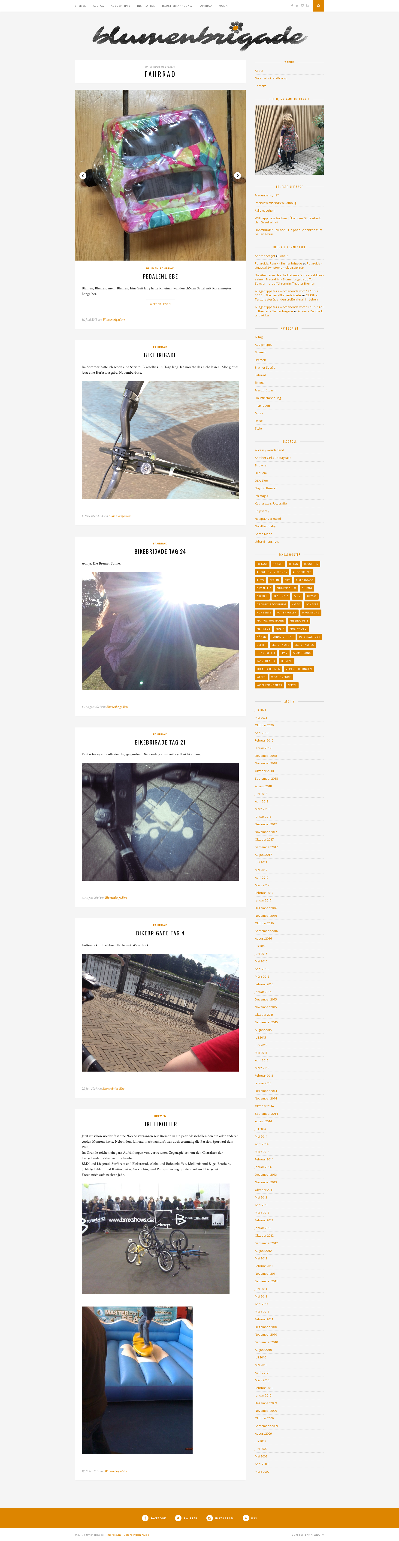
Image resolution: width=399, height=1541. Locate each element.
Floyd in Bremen (266, 488)
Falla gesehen (265, 210)
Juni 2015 (261, 1045)
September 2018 (266, 778)
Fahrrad (205, 5)
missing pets (299, 620)
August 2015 (263, 1030)
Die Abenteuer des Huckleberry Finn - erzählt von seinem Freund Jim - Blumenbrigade (289, 277)
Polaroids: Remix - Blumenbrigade (278, 263)
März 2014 (262, 1152)
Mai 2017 (261, 870)
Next (237, 175)
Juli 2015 (260, 1037)
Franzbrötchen (265, 390)
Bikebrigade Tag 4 (160, 933)
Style (258, 428)
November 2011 (266, 1273)
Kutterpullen (287, 612)
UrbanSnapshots (267, 541)
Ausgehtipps (120, 5)
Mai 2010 (261, 1365)
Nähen (261, 636)
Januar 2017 (263, 900)
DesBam (261, 473)
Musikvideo (298, 628)
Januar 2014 (263, 1167)
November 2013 (266, 1182)
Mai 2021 (261, 717)
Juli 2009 (260, 1441)
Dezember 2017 (266, 824)
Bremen (80, 5)
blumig (307, 588)
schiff (261, 644)
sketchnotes (304, 644)
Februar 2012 (264, 1266)
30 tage (262, 564)
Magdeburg (311, 612)
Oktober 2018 (264, 771)
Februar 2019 (264, 740)
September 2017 (266, 847)
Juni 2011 (261, 1289)
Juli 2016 (260, 946)
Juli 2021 (260, 710)
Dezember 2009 (266, 1403)
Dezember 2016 (266, 908)
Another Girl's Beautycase (273, 458)
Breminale (280, 596)
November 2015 (266, 1007)
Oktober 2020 (264, 725)
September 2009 (266, 1426)
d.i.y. (297, 596)
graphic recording (271, 604)
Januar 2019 (263, 748)
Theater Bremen (268, 669)
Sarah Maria (263, 534)
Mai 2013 (261, 1197)
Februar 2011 (264, 1319)
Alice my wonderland (269, 450)
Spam (284, 653)
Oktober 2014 (264, 1106)
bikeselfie (264, 588)
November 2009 (266, 1411)
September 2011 (266, 1281)
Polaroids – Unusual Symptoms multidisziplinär (289, 265)
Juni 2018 (261, 794)
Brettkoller (160, 1124)
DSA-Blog (261, 480)
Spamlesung (302, 653)
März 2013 (262, 1213)
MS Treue (263, 628)
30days (278, 564)
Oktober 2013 (264, 1190)
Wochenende (281, 677)
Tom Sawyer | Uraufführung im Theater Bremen (285, 281)
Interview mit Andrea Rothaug (275, 203)
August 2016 (263, 938)
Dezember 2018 (266, 756)
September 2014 (266, 1113)
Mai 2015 (261, 1053)
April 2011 (261, 1304)
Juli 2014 (260, 1129)
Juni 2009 (261, 1449)
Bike (287, 580)
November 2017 (266, 832)
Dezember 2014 (266, 1091)
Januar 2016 (263, 992)
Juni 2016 (261, 954)
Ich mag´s (261, 496)
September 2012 (266, 1243)
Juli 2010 (260, 1357)
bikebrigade (305, 580)
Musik (223, 5)
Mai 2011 (261, 1296)
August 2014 (263, 1121)
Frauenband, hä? (267, 195)
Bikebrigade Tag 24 (160, 551)
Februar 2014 (264, 1159)
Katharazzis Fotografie (271, 503)
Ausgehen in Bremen (272, 572)
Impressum (114, 1534)
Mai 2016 (261, 961)
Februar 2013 (264, 1220)
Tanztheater (266, 661)
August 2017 (263, 855)
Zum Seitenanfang (306, 1534)
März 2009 (262, 1471)
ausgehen (311, 564)
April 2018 (261, 801)
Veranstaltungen (299, 669)
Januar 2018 (263, 816)
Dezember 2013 (266, 1174)
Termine (287, 661)
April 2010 (261, 1372)
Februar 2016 (264, 984)
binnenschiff (286, 588)
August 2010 (263, 1350)
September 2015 (266, 1022)
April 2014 (261, 1144)
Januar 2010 (263, 1395)
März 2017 (262, 885)
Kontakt (260, 86)
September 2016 (266, 931)
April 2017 (261, 877)
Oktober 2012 (264, 1235)
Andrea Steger (265, 256)
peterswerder (309, 636)
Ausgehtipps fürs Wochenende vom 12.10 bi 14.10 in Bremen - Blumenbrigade (289, 309)
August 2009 (263, 1433)
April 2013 (261, 1205)
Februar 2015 (264, 1075)
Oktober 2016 (264, 923)
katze (296, 604)
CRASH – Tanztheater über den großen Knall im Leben (286, 297)
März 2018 (262, 809)
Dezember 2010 (266, 1327)
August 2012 (263, 1251)
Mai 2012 (261, 1258)
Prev (82, 175)
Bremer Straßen (266, 367)
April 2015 (261, 1060)
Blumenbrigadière (114, 319)
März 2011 (262, 1312)
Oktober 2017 (264, 839)
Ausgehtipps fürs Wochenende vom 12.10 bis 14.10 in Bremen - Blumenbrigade (286, 293)
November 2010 (266, 1334)
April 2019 (261, 733)
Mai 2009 (261, 1456)
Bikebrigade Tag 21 (160, 742)
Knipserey (262, 511)
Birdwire (260, 465)
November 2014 (266, 1098)
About (259, 71)
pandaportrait (283, 636)
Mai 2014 (261, 1136)
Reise (259, 421)
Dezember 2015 (266, 999)
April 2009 (261, 1464)
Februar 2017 (264, 893)
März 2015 (262, 1068)
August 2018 (263, 786)
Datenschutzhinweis (136, 1534)
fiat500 (259, 383)
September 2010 (266, 1342)
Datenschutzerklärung (270, 78)
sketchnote (280, 644)
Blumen (152, 268)
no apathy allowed (268, 519)
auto (260, 580)
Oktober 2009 (264, 1418)
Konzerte (264, 612)
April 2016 (261, 969)
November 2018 (266, 763)
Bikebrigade (160, 355)
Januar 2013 (263, 1228)
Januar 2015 (263, 1083)
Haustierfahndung (177, 5)
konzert (311, 604)
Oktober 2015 (264, 1014)
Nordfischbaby (265, 526)
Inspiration (146, 5)
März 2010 (262, 1380)
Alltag (98, 5)
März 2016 (262, 976)
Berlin (274, 580)
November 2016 (266, 915)
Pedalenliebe (160, 276)
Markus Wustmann (270, 620)
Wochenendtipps (269, 685)
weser (261, 677)
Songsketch (266, 653)
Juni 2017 (261, 862)
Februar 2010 (264, 1388)
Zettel (292, 685)
